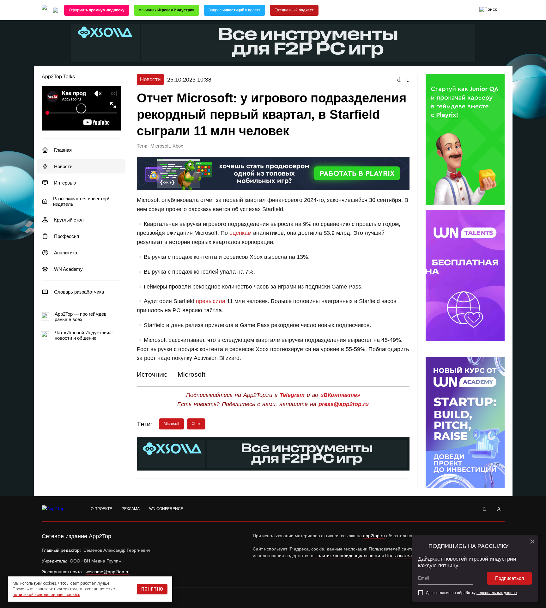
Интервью (65, 182)
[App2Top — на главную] (59, 508)
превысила (210, 301)
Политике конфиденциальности (347, 555)
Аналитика (65, 252)
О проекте (101, 509)
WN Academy (68, 269)
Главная (63, 150)
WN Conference (166, 509)
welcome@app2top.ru (108, 571)
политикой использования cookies (46, 594)
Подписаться (509, 578)
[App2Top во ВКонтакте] (484, 508)
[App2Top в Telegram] (499, 508)
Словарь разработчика (79, 292)
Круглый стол (69, 219)
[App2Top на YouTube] (470, 508)
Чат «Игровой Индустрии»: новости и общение (84, 335)
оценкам (240, 233)
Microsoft (160, 146)
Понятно (152, 589)
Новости (63, 166)
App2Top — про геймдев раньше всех (80, 316)
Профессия (66, 236)
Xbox (178, 146)
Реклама (131, 509)
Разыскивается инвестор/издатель (81, 201)
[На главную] (44, 10)
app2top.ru (374, 535)
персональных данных (496, 593)
